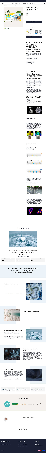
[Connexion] (42, 3)
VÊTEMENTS (16, 3)
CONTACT (33, 3)
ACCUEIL (13, 3)
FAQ (30, 3)
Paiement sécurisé (37, 446)
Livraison (36, 443)
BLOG (27, 3)
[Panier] (44, 3)
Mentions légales (37, 444)
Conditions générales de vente (39, 445)
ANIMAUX (21, 3)
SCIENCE (24, 3)
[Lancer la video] (23, 239)
